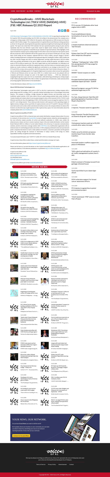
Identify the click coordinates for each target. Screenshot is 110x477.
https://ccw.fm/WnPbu (35, 84)
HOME (13, 11)
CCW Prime (43, 126)
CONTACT (37, 11)
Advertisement (62, 464)
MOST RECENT (20, 11)
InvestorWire (32, 118)
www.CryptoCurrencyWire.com (19, 155)
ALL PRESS (30, 11)
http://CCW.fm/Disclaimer (52, 148)
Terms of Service (40, 464)
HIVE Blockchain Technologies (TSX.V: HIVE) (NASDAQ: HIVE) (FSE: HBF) (31, 36)
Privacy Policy (52, 464)
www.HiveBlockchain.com (29, 109)
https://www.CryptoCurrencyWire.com (40, 143)
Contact (71, 464)
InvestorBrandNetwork (36, 162)
